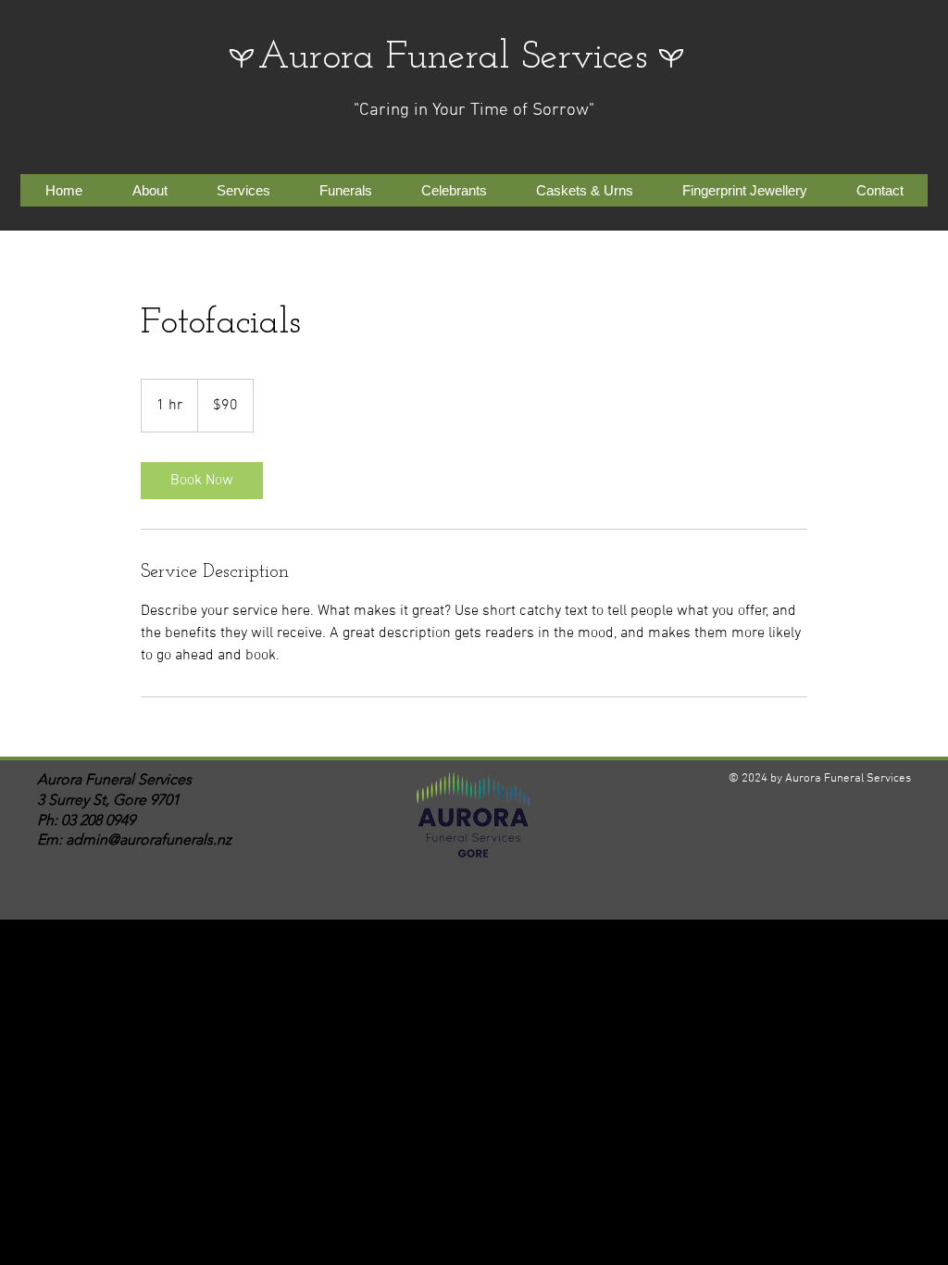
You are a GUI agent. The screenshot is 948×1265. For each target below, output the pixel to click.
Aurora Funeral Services (452, 58)
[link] (202, 480)
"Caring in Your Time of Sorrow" (474, 110)
